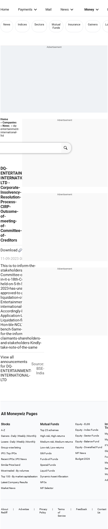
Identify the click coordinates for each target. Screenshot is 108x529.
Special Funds (48, 465)
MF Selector (46, 488)
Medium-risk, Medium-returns (56, 441)
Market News (8, 488)
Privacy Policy (43, 511)
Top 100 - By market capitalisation (19, 476)
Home (5, 9)
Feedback (81, 509)
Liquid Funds (47, 470)
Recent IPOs (7, 459)
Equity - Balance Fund (87, 441)
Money (89, 9)
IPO (3, 453)
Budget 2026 (82, 458)
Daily (13, 436)
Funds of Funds (49, 459)
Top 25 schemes (49, 430)
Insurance (74, 24)
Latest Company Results (14, 482)
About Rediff (4, 511)
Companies (10, 122)
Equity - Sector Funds (87, 435)
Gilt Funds (45, 453)
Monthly (31, 436)
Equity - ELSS (82, 424)
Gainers (93, 24)
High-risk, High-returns (52, 436)
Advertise (24, 509)
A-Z (3, 430)
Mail (48, 9)
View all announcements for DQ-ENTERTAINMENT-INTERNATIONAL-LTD (16, 368)
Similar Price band (10, 465)
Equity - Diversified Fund (88, 447)
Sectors (39, 24)
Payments (25, 9)
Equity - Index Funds (86, 430)
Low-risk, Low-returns (52, 447)
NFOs (43, 482)
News (65, 9)
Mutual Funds (56, 26)
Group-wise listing (11, 447)
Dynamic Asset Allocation (54, 476)
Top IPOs (12, 453)
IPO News (21, 459)
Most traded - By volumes (15, 470)
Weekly (22, 436)
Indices (22, 24)
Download (9, 250)
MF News (80, 453)
